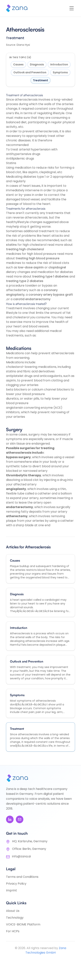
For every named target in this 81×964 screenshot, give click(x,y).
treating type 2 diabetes (24, 281)
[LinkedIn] (10, 819)
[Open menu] (71, 8)
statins (11, 245)
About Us (12, 911)
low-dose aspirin (31, 267)
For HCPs (12, 931)
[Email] (19, 819)
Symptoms (60, 72)
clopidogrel (57, 267)
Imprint (11, 890)
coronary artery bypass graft (50, 294)
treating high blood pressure (37, 258)
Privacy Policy (16, 883)
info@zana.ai (21, 856)
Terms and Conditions (22, 877)
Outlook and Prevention (29, 72)
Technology (15, 917)
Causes (18, 64)
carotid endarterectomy (31, 299)
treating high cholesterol (25, 249)
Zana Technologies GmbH (45, 950)
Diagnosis (37, 64)
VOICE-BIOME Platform (23, 924)
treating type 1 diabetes (50, 276)
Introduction (59, 64)
